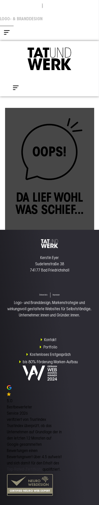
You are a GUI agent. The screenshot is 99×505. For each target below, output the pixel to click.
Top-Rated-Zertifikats (24, 470)
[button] (7, 33)
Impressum (56, 295)
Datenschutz (43, 295)
